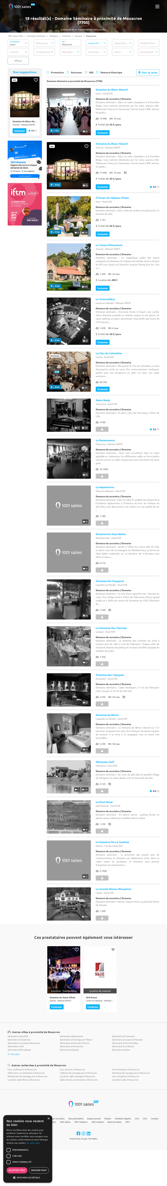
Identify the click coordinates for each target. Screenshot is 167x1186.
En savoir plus (33, 1143)
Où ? (64, 41)
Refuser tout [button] (39, 1170)
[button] (18, 43)
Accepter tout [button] (17, 1170)
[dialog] (27, 1149)
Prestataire (15, 41)
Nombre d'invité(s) (149, 43)
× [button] (48, 1118)
